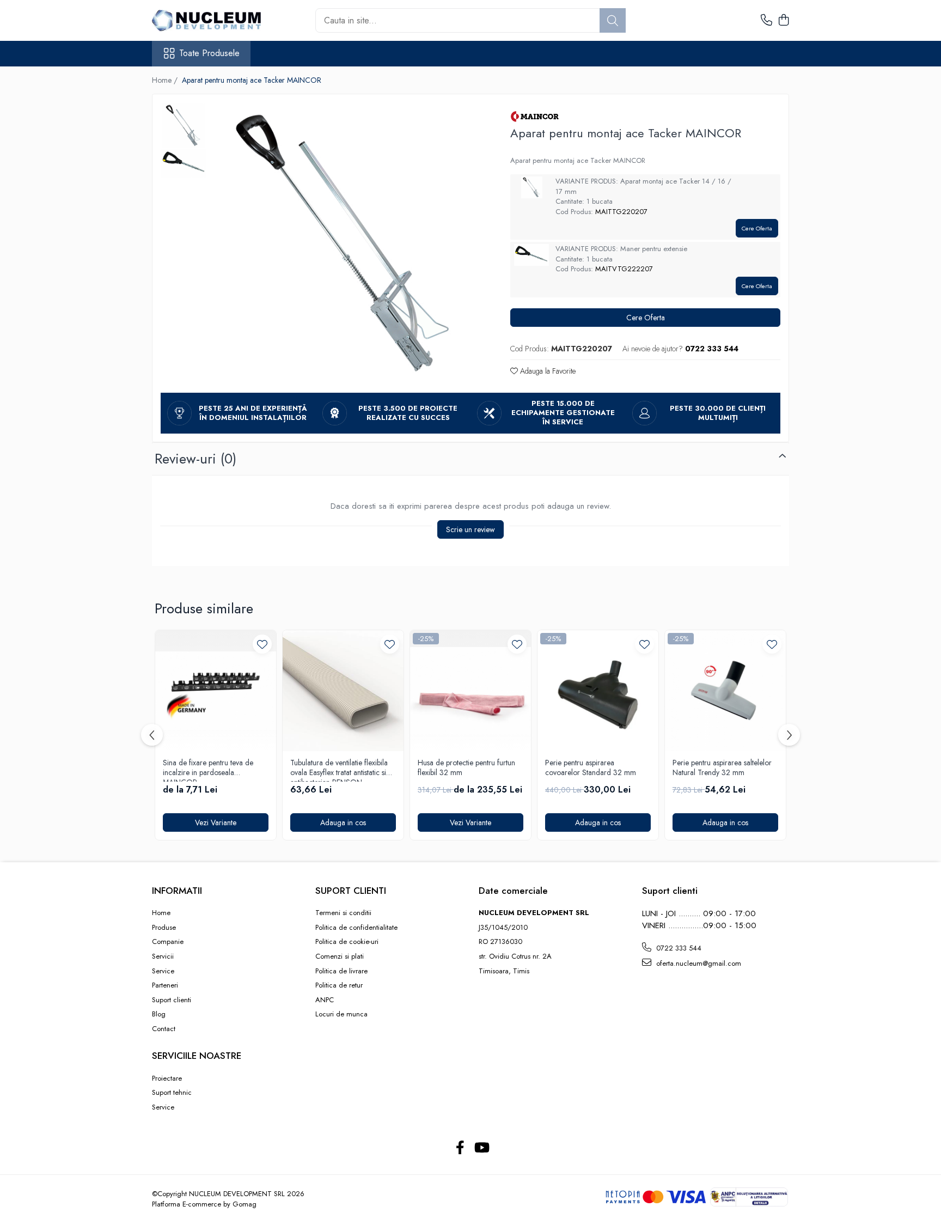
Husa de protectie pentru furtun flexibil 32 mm (466, 768)
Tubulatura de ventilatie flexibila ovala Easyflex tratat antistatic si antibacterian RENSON (339, 770)
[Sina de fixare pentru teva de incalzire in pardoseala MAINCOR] (215, 690)
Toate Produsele (209, 53)
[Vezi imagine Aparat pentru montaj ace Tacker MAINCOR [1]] (183, 163)
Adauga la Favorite (547, 370)
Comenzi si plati (339, 956)
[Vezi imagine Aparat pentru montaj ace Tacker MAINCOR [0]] (183, 125)
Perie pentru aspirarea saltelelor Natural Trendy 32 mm (722, 768)
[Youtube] (481, 1148)
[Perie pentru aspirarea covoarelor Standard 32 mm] (597, 690)
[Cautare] (613, 20)
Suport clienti (171, 1000)
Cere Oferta (757, 228)
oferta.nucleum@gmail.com (697, 963)
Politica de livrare (341, 971)
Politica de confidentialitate (356, 928)
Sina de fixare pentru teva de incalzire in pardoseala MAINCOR (208, 770)
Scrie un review (470, 529)
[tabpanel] (347, 243)
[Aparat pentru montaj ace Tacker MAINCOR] (347, 243)
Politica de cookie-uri (346, 942)
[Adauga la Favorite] (262, 644)
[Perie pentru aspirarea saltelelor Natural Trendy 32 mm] (725, 690)
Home (161, 913)
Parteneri (165, 985)
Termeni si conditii (343, 913)
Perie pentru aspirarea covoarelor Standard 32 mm (590, 768)
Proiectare (167, 1078)
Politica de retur (339, 985)
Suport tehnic (172, 1093)
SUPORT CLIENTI (350, 890)
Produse (164, 928)
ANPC (324, 1000)
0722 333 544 (677, 948)
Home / (166, 80)
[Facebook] (459, 1148)
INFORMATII (177, 890)
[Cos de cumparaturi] (783, 20)
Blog (159, 1014)
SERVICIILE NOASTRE (196, 1055)
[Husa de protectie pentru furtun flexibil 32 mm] (470, 690)
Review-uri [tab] (195, 458)
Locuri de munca (341, 1014)
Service (163, 971)
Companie (168, 942)
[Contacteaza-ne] (766, 20)
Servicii (163, 956)
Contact (163, 1029)
